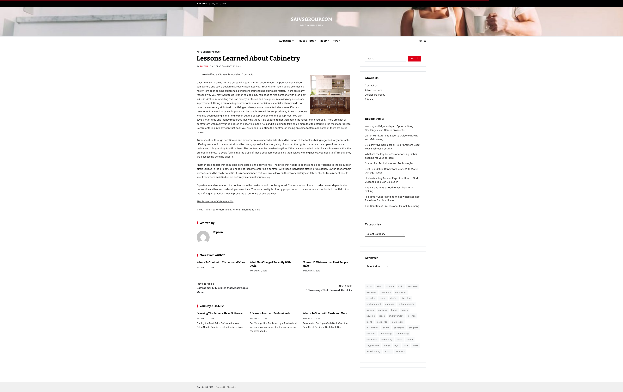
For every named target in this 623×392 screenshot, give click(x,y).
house (405, 310)
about (369, 286)
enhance (389, 304)
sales (399, 339)
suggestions (372, 345)
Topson (204, 66)
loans (369, 322)
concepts (386, 292)
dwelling (406, 298)
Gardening (285, 41)
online (386, 327)
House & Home (306, 41)
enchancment (373, 304)
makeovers (397, 322)
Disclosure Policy (375, 94)
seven (410, 339)
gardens (382, 310)
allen (379, 286)
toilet (415, 345)
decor (383, 298)
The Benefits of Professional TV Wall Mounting (392, 206)
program (413, 327)
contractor (401, 292)
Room (323, 41)
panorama (399, 327)
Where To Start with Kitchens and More (221, 262)
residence (371, 339)
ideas (382, 316)
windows (400, 351)
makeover (382, 322)
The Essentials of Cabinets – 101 (215, 201)
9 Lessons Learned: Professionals (270, 313)
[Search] (425, 41)
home (394, 310)
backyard (413, 286)
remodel (370, 333)
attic (400, 286)
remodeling (386, 333)
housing (370, 316)
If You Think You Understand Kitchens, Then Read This (228, 209)
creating (370, 298)
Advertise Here (373, 90)
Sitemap (369, 99)
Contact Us (371, 85)
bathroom (371, 292)
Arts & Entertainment (209, 52)
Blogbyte (231, 387)
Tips (335, 41)
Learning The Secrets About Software (220, 313)
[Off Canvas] (198, 41)
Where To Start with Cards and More (325, 313)
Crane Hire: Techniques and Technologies (389, 163)
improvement (396, 316)
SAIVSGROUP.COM (311, 19)
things (387, 345)
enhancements (406, 304)
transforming (373, 351)
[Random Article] (420, 41)
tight (396, 345)
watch (388, 351)
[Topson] (203, 237)
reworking (386, 339)
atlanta (390, 286)
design (393, 298)
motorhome (372, 327)
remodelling (402, 333)
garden (370, 310)
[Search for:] (385, 59)
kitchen (412, 316)
